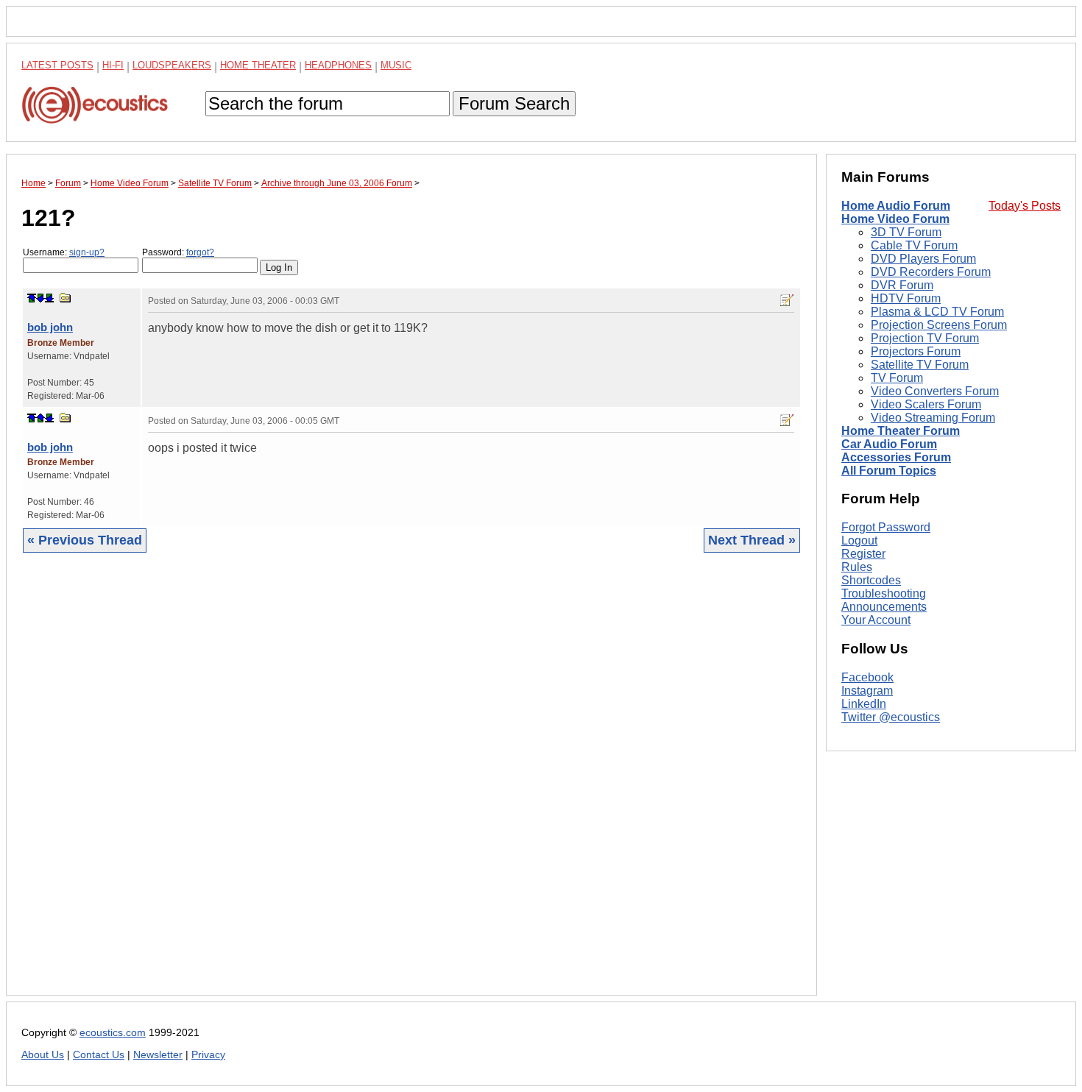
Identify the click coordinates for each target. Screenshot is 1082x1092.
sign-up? (87, 252)
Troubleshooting (883, 593)
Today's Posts (1025, 205)
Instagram (867, 690)
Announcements (884, 606)
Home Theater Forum (900, 431)
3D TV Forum (906, 232)
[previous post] (40, 418)
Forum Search (514, 103)
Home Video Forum (895, 219)
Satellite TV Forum (920, 364)
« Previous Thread (84, 540)
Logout (859, 540)
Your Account (875, 620)
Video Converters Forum (935, 391)
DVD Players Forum (923, 258)
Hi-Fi (113, 65)
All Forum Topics (888, 470)
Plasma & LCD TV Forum (937, 311)
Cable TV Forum (914, 245)
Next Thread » (752, 540)
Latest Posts (57, 65)
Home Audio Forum (895, 205)
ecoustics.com (112, 1032)
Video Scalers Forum (926, 404)
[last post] (49, 298)
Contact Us (98, 1054)
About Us (42, 1054)
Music (396, 65)
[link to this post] (65, 297)
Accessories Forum (896, 457)
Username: (64, 252)
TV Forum (897, 378)
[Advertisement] (411, 785)
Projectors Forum (916, 351)
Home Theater (258, 65)
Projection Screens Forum (939, 325)
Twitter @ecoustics (890, 717)
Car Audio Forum (889, 444)
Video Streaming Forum (933, 417)
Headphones (338, 65)
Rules (856, 567)
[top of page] (31, 298)
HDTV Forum (906, 298)
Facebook (867, 677)
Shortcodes (871, 580)
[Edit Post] (786, 300)
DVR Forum (902, 285)
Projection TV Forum (925, 338)
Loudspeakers (171, 65)
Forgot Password (885, 527)
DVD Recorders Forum (931, 272)
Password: (178, 252)
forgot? (200, 252)
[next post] (40, 298)
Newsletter (158, 1054)
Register (863, 553)
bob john (50, 327)
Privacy (208, 1054)
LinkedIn (863, 704)
